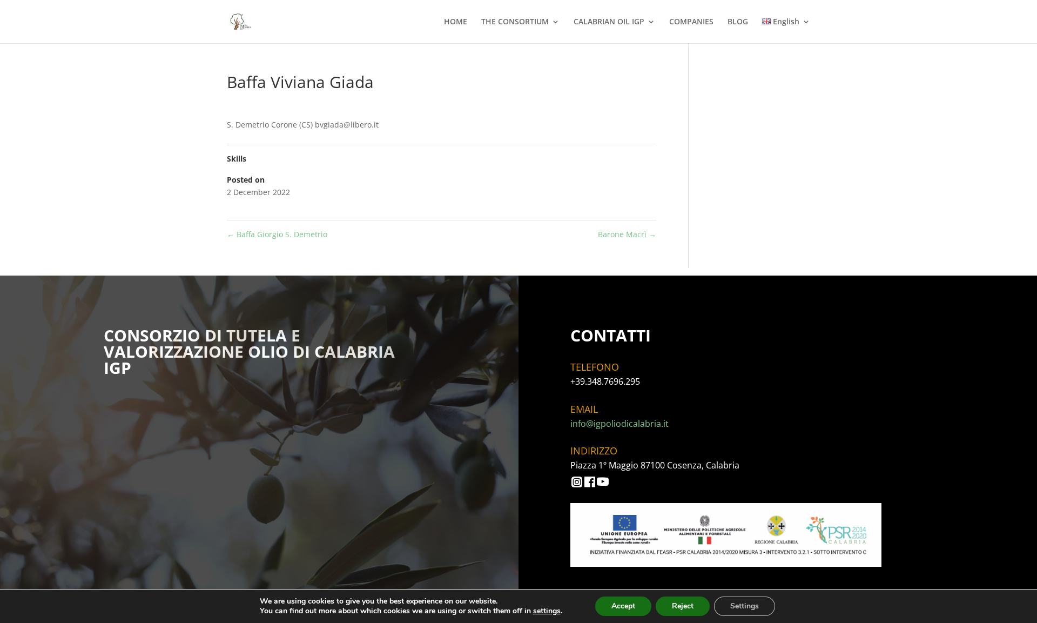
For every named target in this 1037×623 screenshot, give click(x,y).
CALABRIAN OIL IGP (609, 22)
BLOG (738, 22)
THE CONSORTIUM (515, 22)
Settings (744, 606)
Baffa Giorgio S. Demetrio (277, 234)
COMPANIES (691, 22)
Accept (623, 606)
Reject (682, 606)
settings (547, 611)
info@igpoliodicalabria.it (619, 424)
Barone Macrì (627, 234)
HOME (455, 22)
